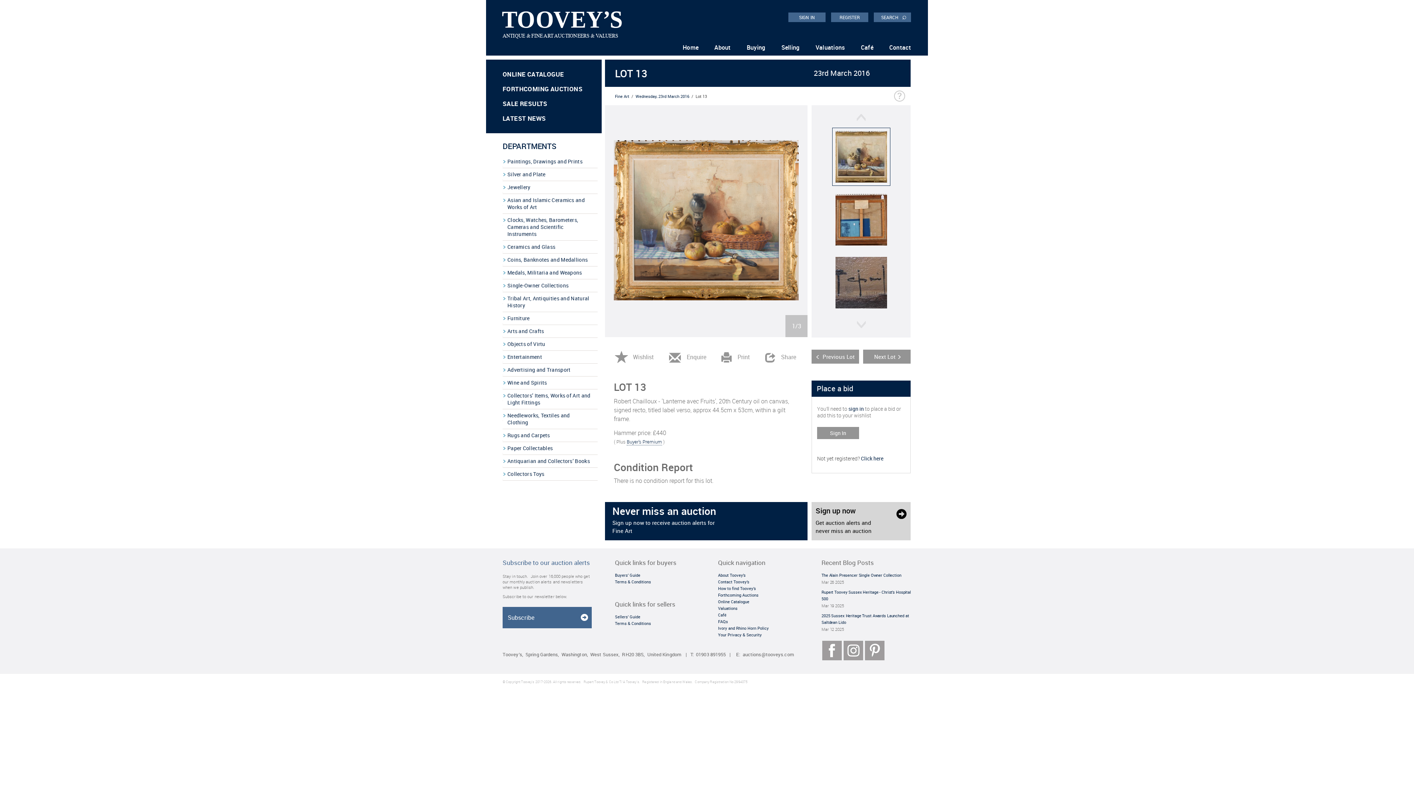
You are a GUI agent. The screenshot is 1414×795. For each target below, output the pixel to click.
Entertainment (524, 356)
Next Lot (885, 356)
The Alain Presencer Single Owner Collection (861, 575)
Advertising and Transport (539, 369)
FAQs (723, 621)
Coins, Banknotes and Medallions (547, 259)
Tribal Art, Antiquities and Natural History (548, 302)
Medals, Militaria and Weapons (544, 272)
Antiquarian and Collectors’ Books (548, 460)
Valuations (830, 47)
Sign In (838, 433)
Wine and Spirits (527, 382)
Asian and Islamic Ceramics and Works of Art (546, 204)
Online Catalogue (533, 74)
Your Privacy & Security (740, 634)
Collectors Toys (526, 473)
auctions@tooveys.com (768, 654)
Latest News (524, 118)
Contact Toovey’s (733, 581)
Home (691, 47)
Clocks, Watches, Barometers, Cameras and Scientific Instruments (542, 226)
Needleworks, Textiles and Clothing (538, 419)
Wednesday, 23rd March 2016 (662, 96)
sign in (856, 408)
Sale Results (525, 103)
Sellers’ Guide (627, 616)
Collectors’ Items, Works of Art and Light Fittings (549, 399)
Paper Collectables (530, 448)
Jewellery (519, 187)
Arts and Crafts (525, 331)
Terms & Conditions (633, 581)
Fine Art (622, 96)
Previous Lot (839, 356)
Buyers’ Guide (627, 575)
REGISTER (850, 17)
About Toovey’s (732, 575)
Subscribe (521, 618)
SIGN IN (807, 17)
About (722, 47)
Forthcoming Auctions (543, 89)
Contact (900, 47)
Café (867, 47)
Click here (872, 458)
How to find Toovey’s (737, 588)
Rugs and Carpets (528, 435)
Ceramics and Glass (531, 246)
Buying (756, 47)
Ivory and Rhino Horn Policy (743, 628)
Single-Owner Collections (538, 285)
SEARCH (894, 17)
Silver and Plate (526, 174)
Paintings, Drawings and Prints (545, 161)
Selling (790, 47)
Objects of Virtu (526, 343)
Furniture (518, 318)
